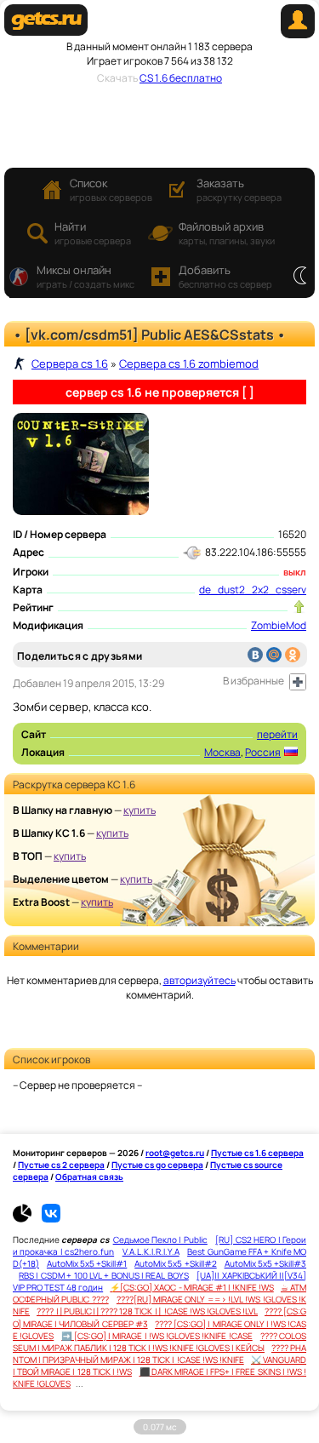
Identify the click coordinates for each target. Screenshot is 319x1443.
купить (139, 810)
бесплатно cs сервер (225, 276)
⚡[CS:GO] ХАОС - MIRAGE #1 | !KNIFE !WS (191, 1287)
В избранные (253, 680)
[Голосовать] (299, 607)
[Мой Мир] (274, 654)
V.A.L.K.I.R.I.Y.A (150, 1251)
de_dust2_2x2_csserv (252, 589)
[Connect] (298, 34)
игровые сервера (92, 233)
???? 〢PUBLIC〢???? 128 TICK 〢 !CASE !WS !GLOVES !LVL (147, 1311)
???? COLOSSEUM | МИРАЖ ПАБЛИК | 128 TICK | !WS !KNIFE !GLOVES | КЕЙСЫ (159, 1342)
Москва (222, 752)
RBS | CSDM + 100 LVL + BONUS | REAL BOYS (104, 1275)
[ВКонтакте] (255, 654)
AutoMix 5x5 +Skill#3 (265, 1263)
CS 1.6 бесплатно (181, 78)
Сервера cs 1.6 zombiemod (189, 363)
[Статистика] (26, 1219)
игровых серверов (111, 189)
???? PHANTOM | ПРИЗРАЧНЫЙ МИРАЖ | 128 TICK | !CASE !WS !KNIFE (159, 1354)
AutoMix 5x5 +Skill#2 (175, 1263)
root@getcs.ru (174, 1153)
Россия (263, 752)
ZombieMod (278, 625)
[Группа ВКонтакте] (51, 1219)
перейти (277, 734)
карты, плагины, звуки (227, 233)
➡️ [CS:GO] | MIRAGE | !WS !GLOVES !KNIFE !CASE (156, 1336)
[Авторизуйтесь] (297, 681)
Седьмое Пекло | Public (160, 1239)
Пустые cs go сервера (157, 1165)
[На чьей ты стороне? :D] (299, 277)
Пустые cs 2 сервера (61, 1165)
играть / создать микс (85, 276)
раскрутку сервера (239, 189)
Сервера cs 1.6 (69, 363)
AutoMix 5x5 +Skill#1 (87, 1263)
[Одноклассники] (292, 654)
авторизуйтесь (199, 980)
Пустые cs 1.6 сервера (257, 1153)
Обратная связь (89, 1176)
